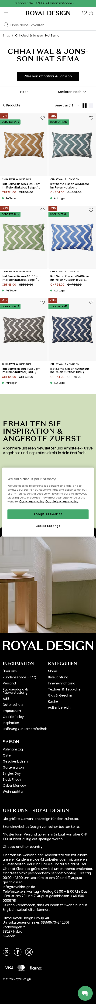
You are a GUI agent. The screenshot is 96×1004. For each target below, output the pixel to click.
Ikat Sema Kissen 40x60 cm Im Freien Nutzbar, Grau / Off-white (21, 370)
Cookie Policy (13, 716)
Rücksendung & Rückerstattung (15, 691)
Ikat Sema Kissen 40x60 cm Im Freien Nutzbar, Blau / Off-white (69, 370)
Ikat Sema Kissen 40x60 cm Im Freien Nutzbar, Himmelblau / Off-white (69, 185)
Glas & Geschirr (60, 695)
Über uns (10, 671)
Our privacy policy (31, 501)
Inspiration (11, 722)
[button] (84, 13)
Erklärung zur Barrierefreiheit (25, 728)
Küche (53, 701)
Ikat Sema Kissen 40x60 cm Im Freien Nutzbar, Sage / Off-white (21, 278)
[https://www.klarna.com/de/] (35, 967)
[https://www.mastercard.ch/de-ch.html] (21, 968)
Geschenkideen (15, 761)
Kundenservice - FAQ (19, 677)
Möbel (53, 671)
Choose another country (22, 847)
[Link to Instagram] (29, 951)
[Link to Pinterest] (6, 951)
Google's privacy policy (61, 501)
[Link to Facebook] (17, 951)
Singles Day (12, 773)
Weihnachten (13, 791)
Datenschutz (13, 704)
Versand (9, 683)
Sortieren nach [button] (70, 91)
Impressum (12, 710)
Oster (7, 755)
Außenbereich (59, 707)
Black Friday (12, 779)
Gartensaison (13, 767)
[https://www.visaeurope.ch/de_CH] (9, 967)
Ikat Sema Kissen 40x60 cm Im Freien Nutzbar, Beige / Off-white (21, 185)
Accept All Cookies (48, 514)
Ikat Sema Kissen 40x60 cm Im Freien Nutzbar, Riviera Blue (69, 278)
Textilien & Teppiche (64, 689)
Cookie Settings (48, 526)
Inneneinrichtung (61, 683)
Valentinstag (13, 749)
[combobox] (72, 91)
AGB (6, 698)
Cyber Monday (14, 785)
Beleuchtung (58, 677)
